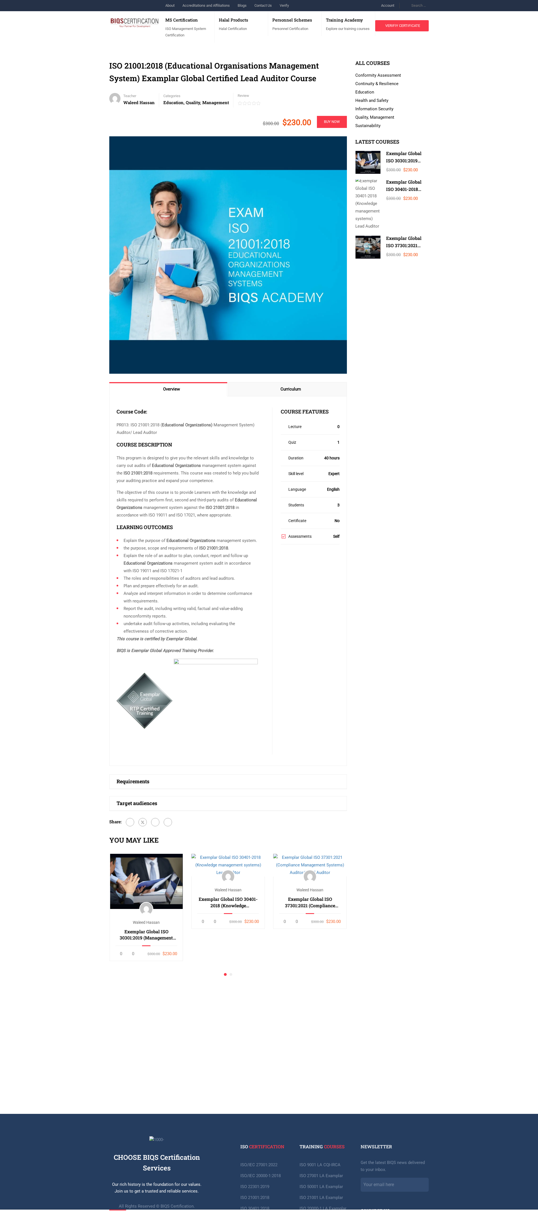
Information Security (374, 108)
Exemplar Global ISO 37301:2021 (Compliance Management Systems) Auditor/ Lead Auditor (310, 902)
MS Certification (181, 20)
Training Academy (344, 20)
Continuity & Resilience (376, 83)
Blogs (242, 5)
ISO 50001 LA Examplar (321, 1186)
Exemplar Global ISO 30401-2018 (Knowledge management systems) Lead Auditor (228, 902)
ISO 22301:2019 (254, 1186)
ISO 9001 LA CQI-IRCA (320, 1164)
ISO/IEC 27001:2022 (258, 1164)
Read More (146, 881)
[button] (225, 974)
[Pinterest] (155, 822)
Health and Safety (371, 100)
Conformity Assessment (378, 75)
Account (387, 5)
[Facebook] (130, 822)
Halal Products (233, 20)
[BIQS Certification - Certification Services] (134, 17)
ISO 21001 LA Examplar (321, 1197)
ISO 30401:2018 (254, 1208)
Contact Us (263, 5)
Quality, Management (207, 102)
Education (173, 102)
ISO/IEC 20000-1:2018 (260, 1175)
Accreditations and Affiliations (206, 5)
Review (243, 95)
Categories (171, 96)
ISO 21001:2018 (254, 1197)
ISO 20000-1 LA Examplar (323, 1208)
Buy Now (332, 122)
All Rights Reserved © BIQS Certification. (157, 1206)
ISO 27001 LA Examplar (321, 1175)
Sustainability (368, 125)
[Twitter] (142, 822)
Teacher (129, 96)
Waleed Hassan (146, 922)
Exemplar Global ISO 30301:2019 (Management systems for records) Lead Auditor (146, 935)
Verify (284, 5)
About (170, 5)
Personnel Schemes (292, 20)
